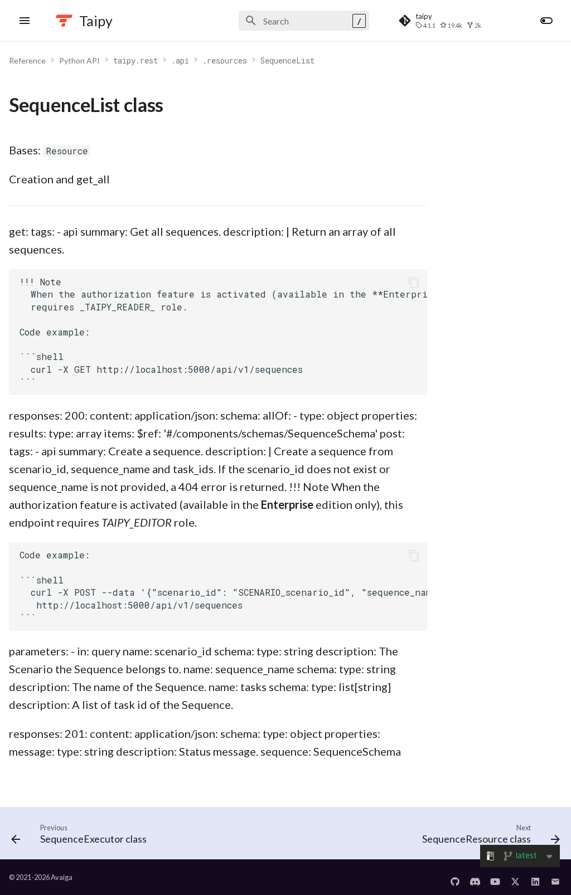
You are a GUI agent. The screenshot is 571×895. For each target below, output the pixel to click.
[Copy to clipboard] (413, 282)
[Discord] (475, 877)
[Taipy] (64, 20)
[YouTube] (495, 877)
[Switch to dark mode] (546, 20)
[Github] (455, 877)
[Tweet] (515, 877)
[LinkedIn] (535, 877)
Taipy (96, 20)
